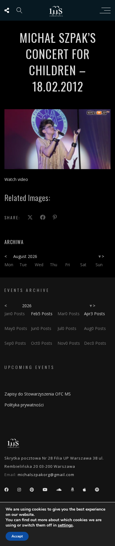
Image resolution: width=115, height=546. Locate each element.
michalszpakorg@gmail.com (46, 474)
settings (65, 525)
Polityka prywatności (24, 405)
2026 (27, 305)
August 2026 (25, 256)
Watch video (16, 179)
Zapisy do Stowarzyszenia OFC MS (37, 394)
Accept (17, 536)
